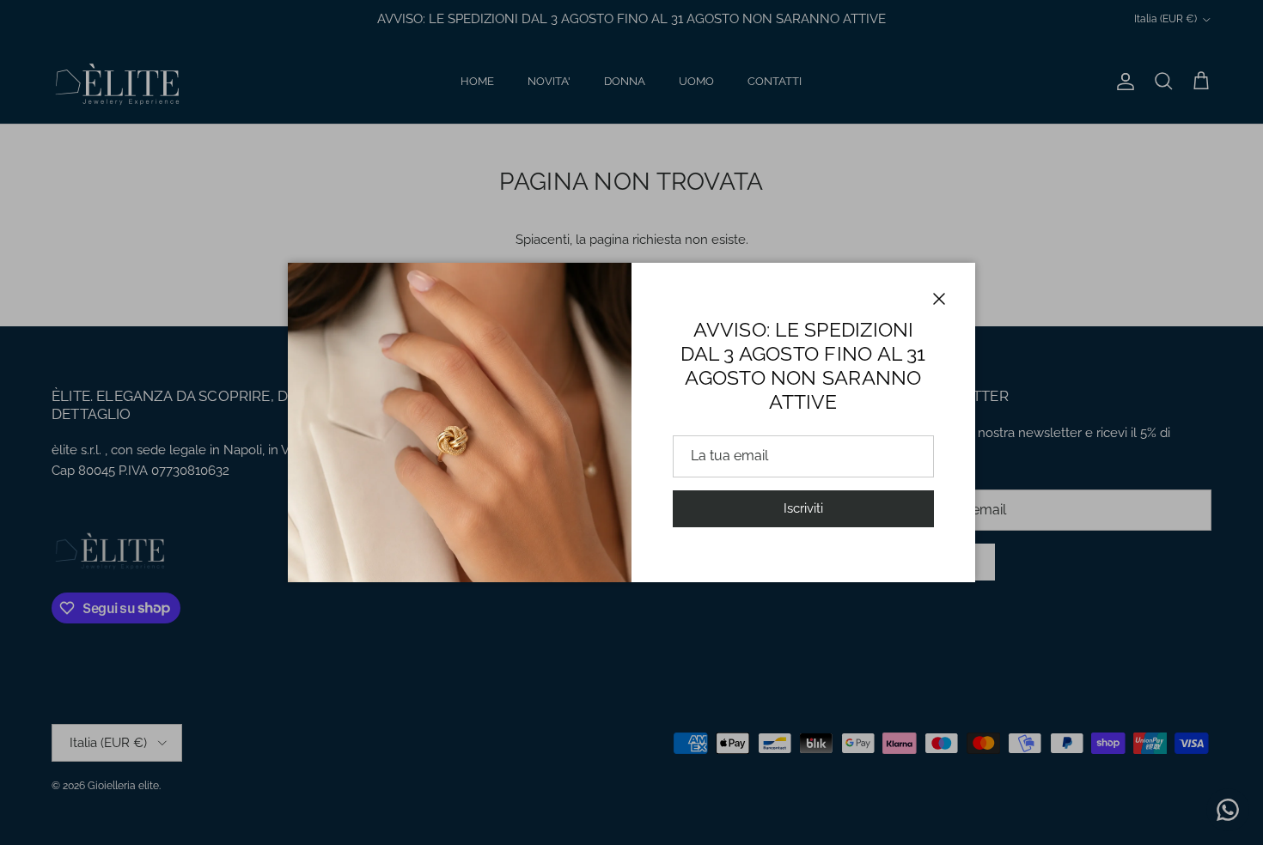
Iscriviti (803, 508)
